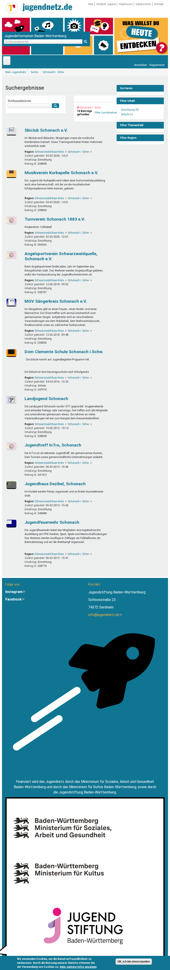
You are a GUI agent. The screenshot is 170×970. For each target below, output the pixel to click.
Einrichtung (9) (130, 109)
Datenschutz (143, 4)
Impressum (126, 4)
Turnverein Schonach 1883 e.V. (55, 219)
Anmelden (140, 65)
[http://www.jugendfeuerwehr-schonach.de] (12, 523)
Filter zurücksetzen (106, 112)
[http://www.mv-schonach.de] (12, 174)
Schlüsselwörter (19, 101)
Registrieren (157, 65)
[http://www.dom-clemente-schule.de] (12, 353)
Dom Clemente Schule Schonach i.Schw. (64, 351)
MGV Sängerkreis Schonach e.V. (56, 301)
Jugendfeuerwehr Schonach (52, 522)
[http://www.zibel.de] (12, 485)
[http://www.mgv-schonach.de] (12, 302)
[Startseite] (12, 7)
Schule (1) (127, 114)
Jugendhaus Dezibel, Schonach (55, 483)
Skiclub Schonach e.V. (46, 130)
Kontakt (159, 4)
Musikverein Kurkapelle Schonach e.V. (61, 172)
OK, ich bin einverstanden (134, 961)
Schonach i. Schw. (78, 151)
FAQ (90, 4)
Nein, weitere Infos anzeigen (78, 966)
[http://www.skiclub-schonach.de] (12, 131)
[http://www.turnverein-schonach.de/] (12, 220)
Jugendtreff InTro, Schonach (53, 445)
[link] (97, 98)
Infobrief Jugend (106, 4)
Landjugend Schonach (46, 398)
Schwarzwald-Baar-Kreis (49, 151)
